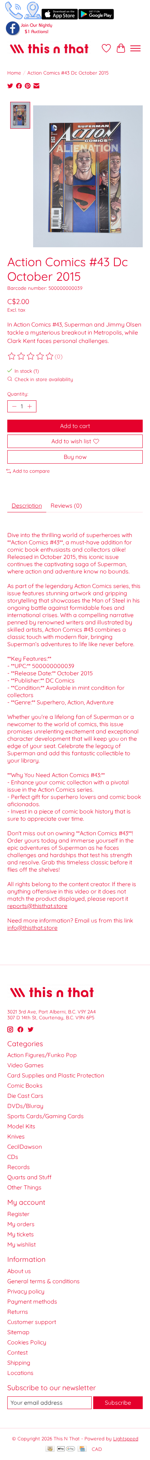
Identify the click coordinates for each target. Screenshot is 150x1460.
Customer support (31, 1321)
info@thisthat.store (32, 927)
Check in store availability (44, 379)
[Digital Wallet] (66, 1449)
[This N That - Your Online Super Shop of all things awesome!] (49, 48)
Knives (16, 1136)
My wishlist (21, 1244)
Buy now (75, 456)
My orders (21, 1224)
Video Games (25, 1065)
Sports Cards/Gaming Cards (45, 1116)
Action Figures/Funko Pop (42, 1055)
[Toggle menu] (135, 48)
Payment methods (32, 1301)
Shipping (18, 1362)
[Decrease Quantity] (14, 406)
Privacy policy (25, 1291)
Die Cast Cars (25, 1095)
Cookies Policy (26, 1342)
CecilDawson (24, 1146)
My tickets (20, 1234)
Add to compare (31, 471)
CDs (12, 1156)
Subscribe (118, 1402)
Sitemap (18, 1332)
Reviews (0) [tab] (66, 505)
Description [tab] (27, 505)
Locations (20, 1372)
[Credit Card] (82, 1449)
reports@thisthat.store (37, 905)
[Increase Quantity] (29, 406)
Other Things (24, 1187)
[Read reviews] (31, 356)
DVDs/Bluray (25, 1105)
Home (14, 73)
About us (19, 1271)
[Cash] (50, 1449)
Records (18, 1167)
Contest (17, 1352)
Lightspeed (125, 1438)
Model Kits (21, 1126)
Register (18, 1213)
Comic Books (25, 1085)
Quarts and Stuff (29, 1177)
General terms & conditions (43, 1281)
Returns (17, 1311)
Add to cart (75, 425)
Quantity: (17, 394)
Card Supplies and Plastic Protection (55, 1075)
